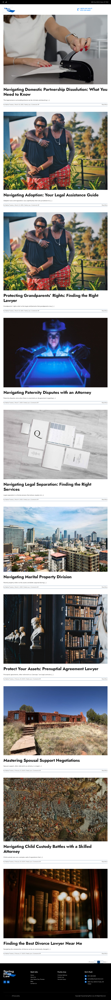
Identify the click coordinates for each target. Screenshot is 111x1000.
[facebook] (4, 982)
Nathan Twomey (9, 104)
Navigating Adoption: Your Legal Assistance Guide (51, 195)
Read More (105, 104)
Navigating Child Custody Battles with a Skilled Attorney (47, 848)
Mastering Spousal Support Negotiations (41, 760)
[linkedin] (8, 982)
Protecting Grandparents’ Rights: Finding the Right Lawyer (50, 297)
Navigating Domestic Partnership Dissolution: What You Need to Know (55, 91)
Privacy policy (16, 996)
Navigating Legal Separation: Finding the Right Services (47, 486)
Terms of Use (8, 996)
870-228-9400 (92, 976)
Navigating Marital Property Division (37, 577)
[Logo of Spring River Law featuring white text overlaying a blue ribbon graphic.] (9, 971)
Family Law (27, 104)
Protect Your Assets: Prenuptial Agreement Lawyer (50, 669)
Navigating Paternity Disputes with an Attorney (47, 392)
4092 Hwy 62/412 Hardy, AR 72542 (99, 2)
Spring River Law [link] (89, 996)
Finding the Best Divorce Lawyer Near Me (42, 943)
